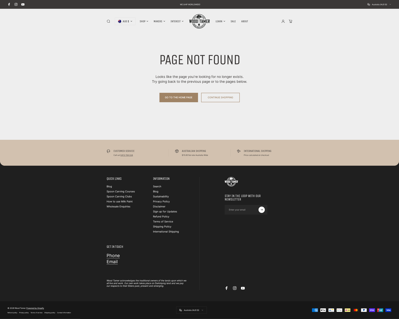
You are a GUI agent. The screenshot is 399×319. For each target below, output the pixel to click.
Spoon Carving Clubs (119, 196)
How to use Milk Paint (120, 201)
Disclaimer (159, 206)
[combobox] (379, 4)
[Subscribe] (262, 210)
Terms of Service (163, 221)
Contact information (64, 312)
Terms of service (36, 312)
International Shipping (166, 231)
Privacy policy (24, 312)
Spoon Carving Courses (121, 191)
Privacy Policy (161, 201)
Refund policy (12, 312)
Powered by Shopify (35, 308)
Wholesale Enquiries (118, 206)
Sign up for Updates (165, 211)
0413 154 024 (126, 155)
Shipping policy (49, 312)
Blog (109, 186)
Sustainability (161, 196)
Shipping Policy (162, 226)
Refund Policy (161, 216)
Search (157, 186)
